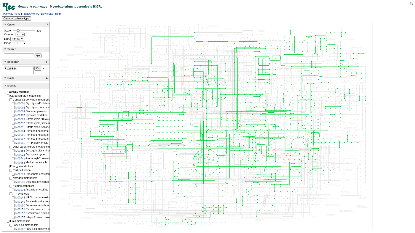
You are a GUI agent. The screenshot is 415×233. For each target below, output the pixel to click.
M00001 (20, 103)
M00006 (20, 135)
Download (47, 13)
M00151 (20, 209)
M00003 (20, 111)
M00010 (20, 123)
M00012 (20, 154)
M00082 (20, 229)
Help (58, 13)
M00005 (20, 143)
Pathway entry (30, 13)
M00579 (20, 174)
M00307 (20, 115)
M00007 (20, 138)
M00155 (20, 213)
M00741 (20, 158)
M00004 (20, 131)
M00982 (20, 162)
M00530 (20, 182)
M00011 (20, 127)
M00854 (20, 150)
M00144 (20, 197)
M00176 (20, 189)
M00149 (20, 201)
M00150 (20, 205)
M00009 (20, 119)
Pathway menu (12, 13)
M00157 (20, 217)
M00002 (20, 107)
